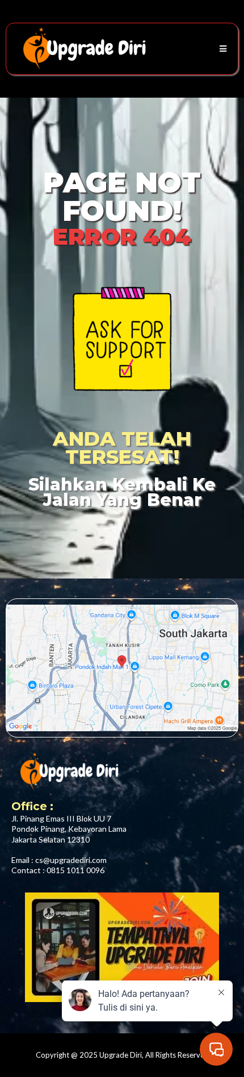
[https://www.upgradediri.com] (83, 48)
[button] (221, 48)
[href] (122, 668)
